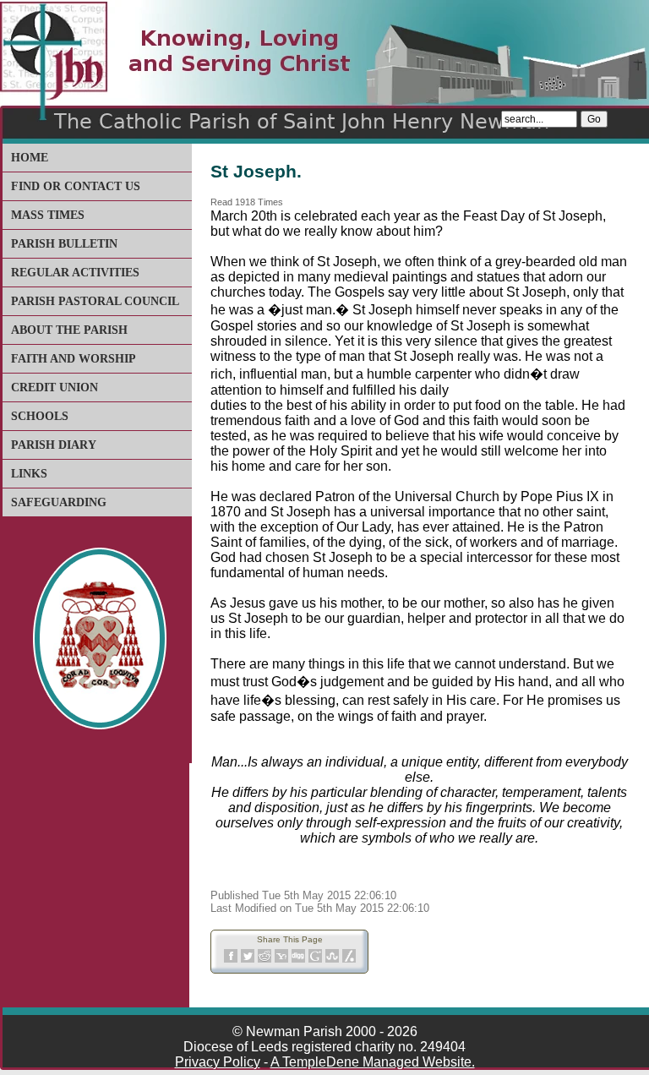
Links (29, 473)
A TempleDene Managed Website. (372, 1062)
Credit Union (54, 387)
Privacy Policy (217, 1062)
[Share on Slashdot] (349, 959)
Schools (39, 416)
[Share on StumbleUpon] (332, 959)
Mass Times (48, 215)
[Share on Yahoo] (281, 959)
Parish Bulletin (64, 243)
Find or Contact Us (75, 186)
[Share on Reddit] (264, 959)
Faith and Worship (73, 358)
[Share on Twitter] (247, 959)
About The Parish (69, 330)
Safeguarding (58, 502)
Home (29, 157)
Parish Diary (53, 445)
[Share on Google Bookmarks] (315, 959)
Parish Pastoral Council (95, 301)
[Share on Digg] (298, 959)
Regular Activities (75, 272)
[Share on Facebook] (230, 959)
